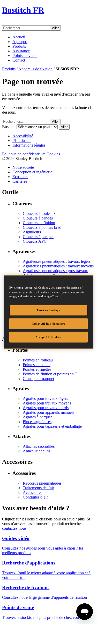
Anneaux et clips (36, 451)
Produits (19, 46)
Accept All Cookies (48, 337)
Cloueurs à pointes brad (42, 227)
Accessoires (32, 492)
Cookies (53, 154)
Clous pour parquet (38, 378)
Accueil (18, 37)
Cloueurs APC (35, 241)
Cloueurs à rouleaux (39, 213)
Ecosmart (20, 176)
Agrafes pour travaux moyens (47, 403)
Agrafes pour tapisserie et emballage (52, 426)
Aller (55, 28)
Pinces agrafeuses (37, 421)
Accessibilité (22, 136)
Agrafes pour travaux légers (45, 398)
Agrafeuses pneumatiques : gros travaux (55, 270)
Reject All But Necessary (49, 323)
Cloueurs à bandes (38, 218)
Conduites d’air (35, 497)
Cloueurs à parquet (38, 236)
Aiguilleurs (32, 232)
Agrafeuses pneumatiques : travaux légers (57, 261)
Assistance (21, 51)
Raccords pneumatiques (42, 483)
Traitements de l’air (38, 488)
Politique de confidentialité (24, 154)
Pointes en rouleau (38, 360)
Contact (18, 60)
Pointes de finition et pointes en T (50, 374)
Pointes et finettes (37, 369)
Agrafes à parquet (37, 417)
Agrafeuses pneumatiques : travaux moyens (58, 266)
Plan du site (21, 140)
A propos (19, 41)
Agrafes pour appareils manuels (48, 412)
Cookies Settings (48, 310)
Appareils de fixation (35, 69)
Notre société (23, 167)
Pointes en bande (36, 364)
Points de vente (24, 55)
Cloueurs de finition (39, 223)
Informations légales (28, 145)
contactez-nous (14, 528)
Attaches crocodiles (39, 446)
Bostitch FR (23, 10)
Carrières (19, 181)
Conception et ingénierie (32, 172)
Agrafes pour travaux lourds (46, 408)
